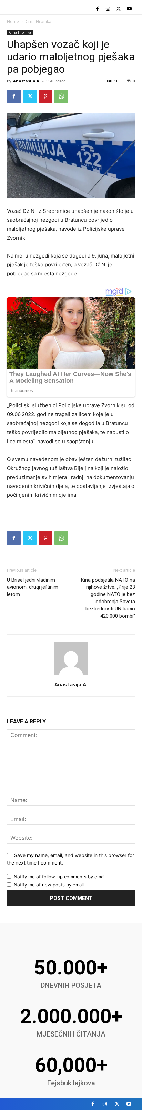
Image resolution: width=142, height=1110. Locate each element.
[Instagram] (108, 9)
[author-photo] (71, 675)
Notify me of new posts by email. (49, 885)
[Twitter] (118, 9)
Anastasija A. (26, 80)
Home (13, 21)
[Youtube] (129, 9)
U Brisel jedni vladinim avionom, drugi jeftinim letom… (32, 587)
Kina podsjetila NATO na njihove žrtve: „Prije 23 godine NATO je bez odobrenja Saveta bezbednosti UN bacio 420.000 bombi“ (108, 598)
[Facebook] (97, 9)
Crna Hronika (38, 21)
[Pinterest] (45, 96)
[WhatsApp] (61, 96)
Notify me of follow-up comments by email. (60, 876)
